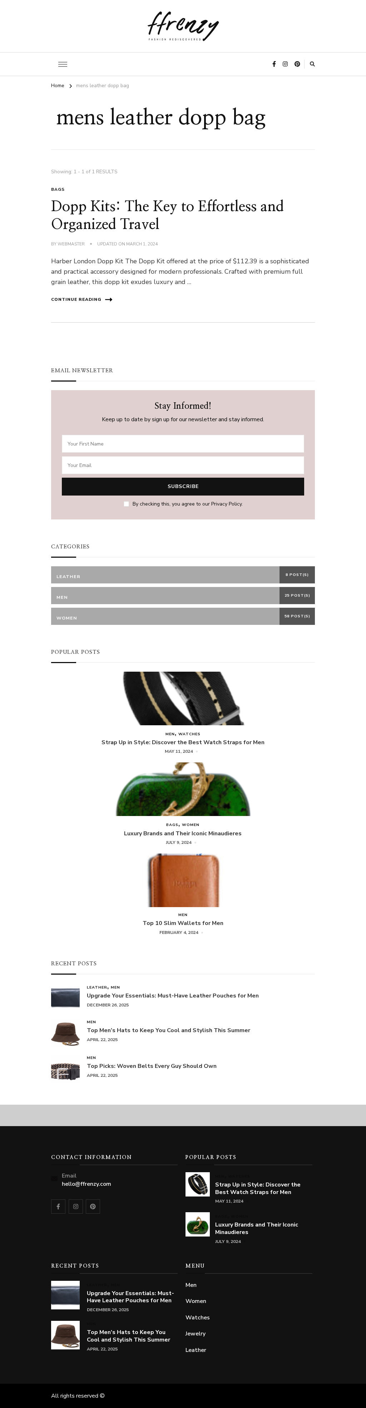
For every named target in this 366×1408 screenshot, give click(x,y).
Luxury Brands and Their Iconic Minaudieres (183, 833)
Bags (58, 189)
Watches (189, 734)
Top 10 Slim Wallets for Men (183, 923)
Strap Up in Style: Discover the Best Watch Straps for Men (183, 742)
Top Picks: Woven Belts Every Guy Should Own (152, 1066)
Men (170, 734)
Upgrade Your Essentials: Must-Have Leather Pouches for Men (173, 996)
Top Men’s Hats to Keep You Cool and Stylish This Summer (168, 1030)
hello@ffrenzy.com (86, 1184)
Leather (97, 987)
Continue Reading (76, 299)
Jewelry (196, 1334)
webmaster (71, 244)
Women (190, 824)
